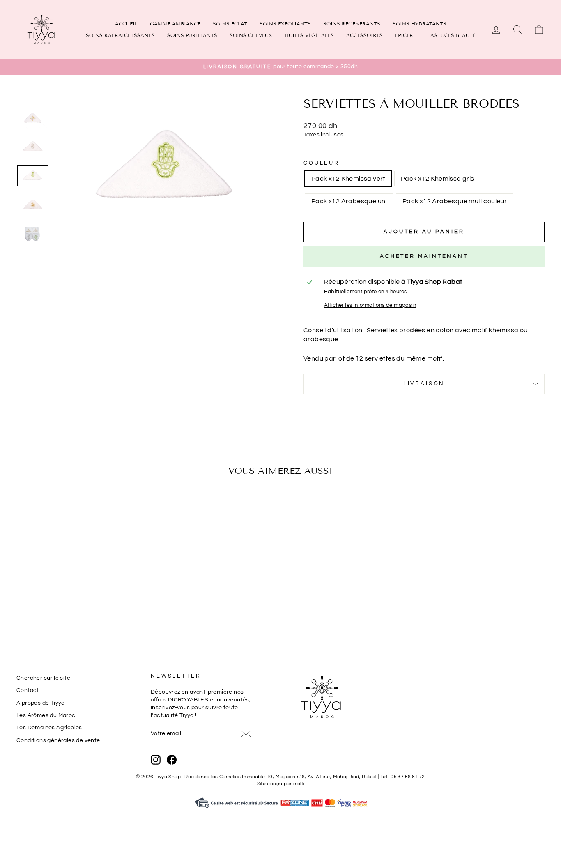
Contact (27, 690)
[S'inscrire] (246, 734)
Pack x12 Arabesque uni (349, 201)
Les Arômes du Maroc (46, 715)
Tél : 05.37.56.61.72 (402, 776)
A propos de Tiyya (40, 703)
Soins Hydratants (419, 24)
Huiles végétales (309, 35)
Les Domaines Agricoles (49, 728)
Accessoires (364, 35)
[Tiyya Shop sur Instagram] (156, 760)
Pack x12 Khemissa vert (348, 178)
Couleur (321, 163)
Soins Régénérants (351, 24)
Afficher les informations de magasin (370, 305)
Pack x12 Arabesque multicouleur (454, 201)
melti (298, 783)
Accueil (126, 24)
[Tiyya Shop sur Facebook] (172, 760)
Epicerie (406, 35)
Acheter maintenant (424, 256)
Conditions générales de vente (58, 740)
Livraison (424, 383)
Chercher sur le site (43, 678)
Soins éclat (230, 24)
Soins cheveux (251, 35)
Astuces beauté (453, 35)
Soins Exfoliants (285, 24)
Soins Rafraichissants (120, 35)
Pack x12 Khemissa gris (437, 178)
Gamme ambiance (175, 24)
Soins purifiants (192, 35)
